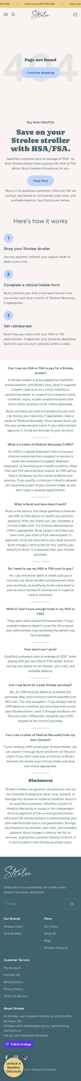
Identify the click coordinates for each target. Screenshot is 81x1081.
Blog (47, 940)
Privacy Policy (13, 989)
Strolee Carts (13, 926)
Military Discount (56, 948)
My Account (12, 968)
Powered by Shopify (44, 1069)
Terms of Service (15, 996)
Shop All (50, 933)
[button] (13, 1067)
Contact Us (12, 975)
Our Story (51, 926)
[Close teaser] (24, 1056)
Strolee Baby (13, 933)
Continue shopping (40, 72)
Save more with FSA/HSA (38, 3)
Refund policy (13, 982)
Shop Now (40, 181)
